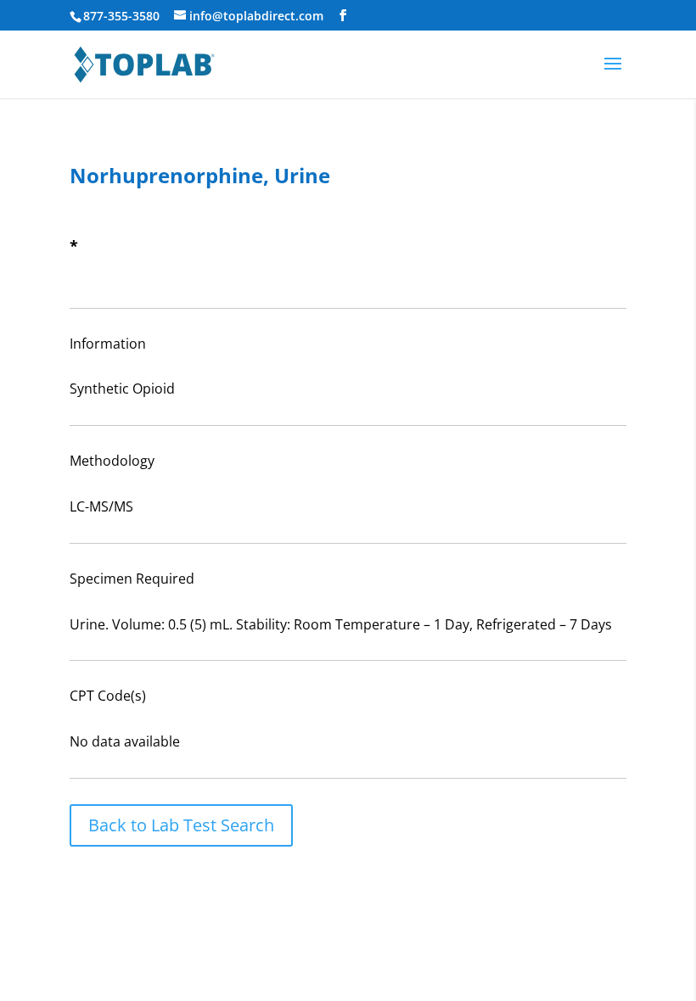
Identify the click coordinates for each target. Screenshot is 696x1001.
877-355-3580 (121, 16)
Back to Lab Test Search (181, 825)
